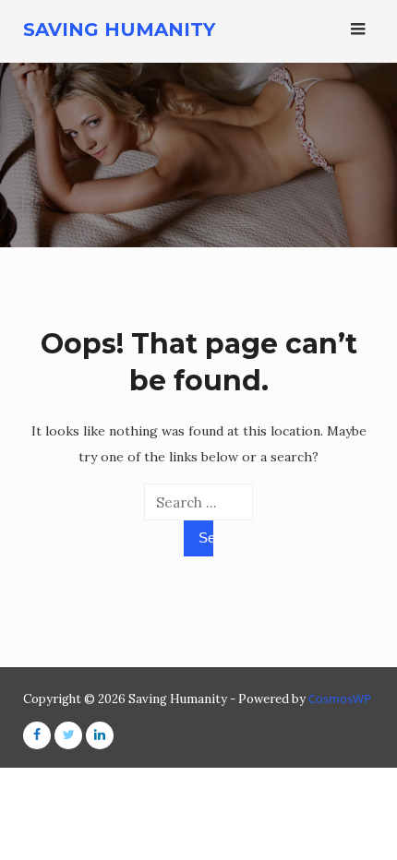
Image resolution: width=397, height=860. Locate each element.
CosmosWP (339, 698)
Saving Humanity (119, 29)
